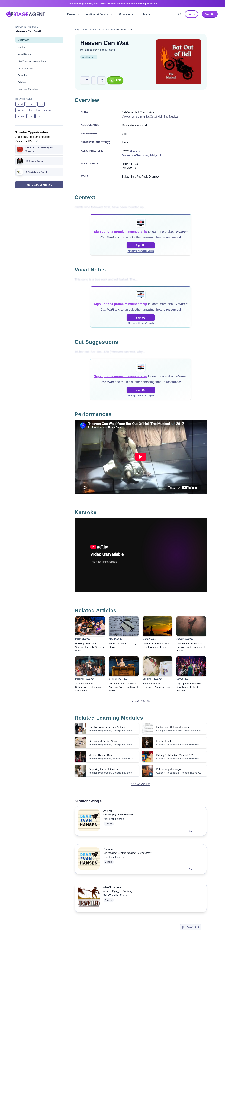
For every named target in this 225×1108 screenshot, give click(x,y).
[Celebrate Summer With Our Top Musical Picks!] (157, 626)
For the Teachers (165, 741)
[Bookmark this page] (93, 80)
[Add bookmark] (197, 831)
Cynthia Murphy (126, 852)
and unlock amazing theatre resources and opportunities (112, 3)
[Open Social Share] (101, 80)
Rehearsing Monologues (169, 769)
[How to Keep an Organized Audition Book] (157, 666)
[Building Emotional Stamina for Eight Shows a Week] (90, 626)
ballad (20, 104)
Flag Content (193, 927)
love (38, 110)
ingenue (21, 116)
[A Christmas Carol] (20, 172)
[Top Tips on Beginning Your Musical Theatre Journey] (191, 666)
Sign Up (140, 245)
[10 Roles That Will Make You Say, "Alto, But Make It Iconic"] (124, 666)
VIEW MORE (140, 700)
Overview (23, 39)
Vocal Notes (24, 53)
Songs (78, 29)
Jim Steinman (88, 57)
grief (31, 116)
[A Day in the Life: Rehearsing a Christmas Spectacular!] (90, 666)
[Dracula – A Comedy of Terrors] (20, 149)
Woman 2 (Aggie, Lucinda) (118, 891)
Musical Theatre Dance (101, 755)
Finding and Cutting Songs (103, 741)
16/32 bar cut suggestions (32, 60)
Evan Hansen (125, 814)
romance (48, 110)
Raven (126, 142)
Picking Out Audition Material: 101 (175, 755)
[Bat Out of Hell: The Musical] (178, 61)
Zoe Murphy (109, 814)
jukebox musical (25, 110)
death (39, 116)
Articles (22, 82)
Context (22, 46)
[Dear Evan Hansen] (89, 821)
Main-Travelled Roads (115, 895)
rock (41, 104)
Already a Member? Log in (141, 251)
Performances (25, 68)
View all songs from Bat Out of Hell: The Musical (150, 116)
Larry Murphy (144, 852)
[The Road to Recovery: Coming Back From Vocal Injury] (191, 626)
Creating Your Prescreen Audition (107, 727)
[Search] (179, 14)
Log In (191, 14)
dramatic (31, 104)
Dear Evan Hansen (113, 818)
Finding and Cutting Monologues (174, 727)
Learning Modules (28, 89)
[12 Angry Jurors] (20, 161)
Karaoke (22, 75)
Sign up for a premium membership (120, 231)
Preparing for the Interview (103, 769)
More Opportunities (39, 184)
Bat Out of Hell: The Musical (97, 49)
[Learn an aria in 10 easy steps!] (124, 626)
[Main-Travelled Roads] (89, 897)
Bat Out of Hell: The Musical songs (99, 29)
